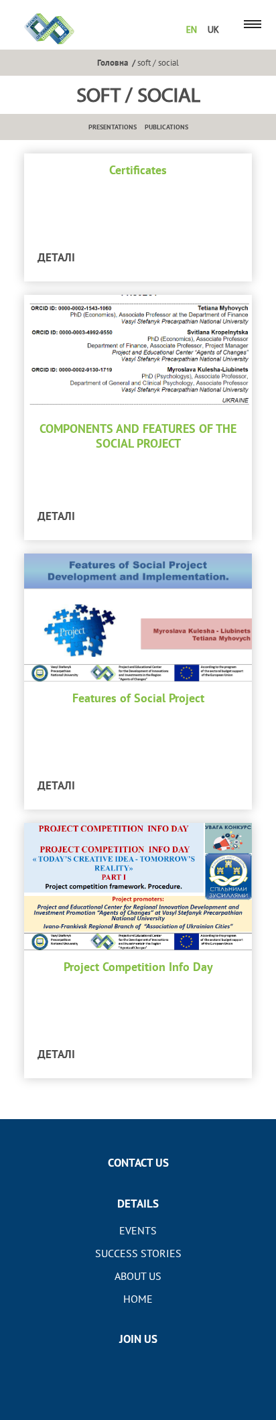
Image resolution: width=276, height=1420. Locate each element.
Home (138, 1298)
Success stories (138, 1253)
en (191, 30)
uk (213, 30)
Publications (166, 127)
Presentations (112, 127)
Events (138, 1230)
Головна (112, 62)
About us (138, 1276)
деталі (56, 257)
